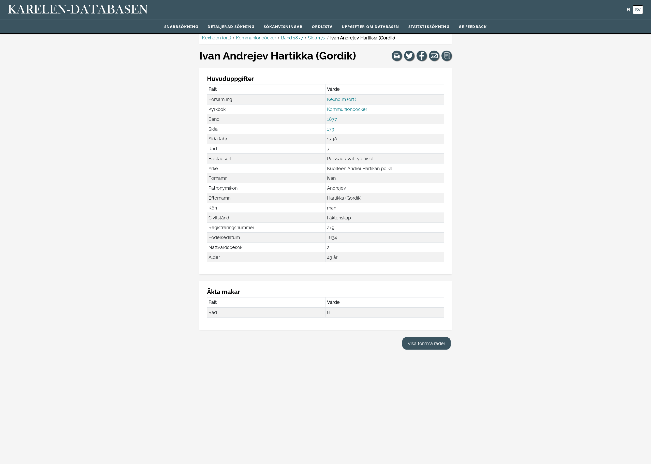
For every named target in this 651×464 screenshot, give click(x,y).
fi (628, 9)
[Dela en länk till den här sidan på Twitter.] (409, 56)
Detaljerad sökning (231, 26)
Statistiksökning (429, 26)
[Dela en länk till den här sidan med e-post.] (434, 56)
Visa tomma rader (426, 343)
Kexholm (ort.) (216, 37)
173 (330, 129)
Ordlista (322, 26)
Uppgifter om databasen (370, 26)
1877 (332, 119)
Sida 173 (317, 37)
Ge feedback (473, 26)
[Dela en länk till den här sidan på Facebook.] (422, 56)
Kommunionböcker (256, 37)
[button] (397, 56)
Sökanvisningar (283, 26)
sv (638, 9)
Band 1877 (292, 37)
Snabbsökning (181, 26)
